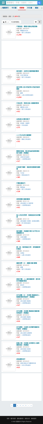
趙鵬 (21, 267)
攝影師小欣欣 (24, 107)
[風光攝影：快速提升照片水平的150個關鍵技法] (8, 236)
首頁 (8, 418)
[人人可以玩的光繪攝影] (8, 140)
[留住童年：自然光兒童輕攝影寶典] (8, 76)
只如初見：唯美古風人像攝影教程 (27, 103)
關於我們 (13, 418)
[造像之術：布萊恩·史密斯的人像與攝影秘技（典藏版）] (8, 348)
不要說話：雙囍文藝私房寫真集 (26, 26)
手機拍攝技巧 (20, 183)
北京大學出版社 (26, 365)
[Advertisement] (21, 54)
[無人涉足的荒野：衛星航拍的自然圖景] (8, 220)
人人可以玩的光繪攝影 (23, 135)
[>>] (31, 405)
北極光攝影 (23, 237)
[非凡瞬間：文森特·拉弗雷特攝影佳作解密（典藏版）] (8, 332)
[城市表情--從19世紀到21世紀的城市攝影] (8, 92)
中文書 (14, 8)
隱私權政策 (20, 418)
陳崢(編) (22, 187)
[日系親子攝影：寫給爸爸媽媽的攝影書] (8, 172)
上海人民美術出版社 (27, 95)
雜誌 (36, 8)
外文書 (29, 8)
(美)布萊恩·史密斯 (25, 349)
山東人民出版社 (26, 255)
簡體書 (22, 8)
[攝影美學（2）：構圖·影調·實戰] (8, 268)
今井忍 (22, 173)
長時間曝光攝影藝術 (23, 199)
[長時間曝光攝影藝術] (8, 204)
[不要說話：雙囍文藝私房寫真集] (8, 32)
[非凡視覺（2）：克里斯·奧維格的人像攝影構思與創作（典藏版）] (8, 300)
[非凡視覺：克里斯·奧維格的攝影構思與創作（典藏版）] (8, 316)
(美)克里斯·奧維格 (25, 301)
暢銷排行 (5, 8)
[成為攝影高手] (8, 364)
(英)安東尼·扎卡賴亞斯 (26, 203)
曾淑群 (22, 123)
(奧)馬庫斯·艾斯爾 (25, 221)
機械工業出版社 (26, 139)
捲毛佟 (22, 285)
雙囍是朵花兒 (24, 30)
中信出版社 (25, 125)
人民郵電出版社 (26, 159)
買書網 (18, 421)
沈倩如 (22, 253)
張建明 (27, 123)
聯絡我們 (33, 418)
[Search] (39, 3)
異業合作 (27, 418)
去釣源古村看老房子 (23, 119)
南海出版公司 (25, 175)
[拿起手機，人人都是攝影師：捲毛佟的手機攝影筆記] (8, 284)
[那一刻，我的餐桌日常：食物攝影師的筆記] (8, 252)
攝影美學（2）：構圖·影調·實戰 (26, 263)
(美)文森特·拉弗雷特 (26, 333)
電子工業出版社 (26, 32)
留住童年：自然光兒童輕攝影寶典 (27, 71)
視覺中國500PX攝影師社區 (28, 363)
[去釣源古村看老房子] (8, 124)
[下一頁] (28, 405)
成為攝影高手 (20, 359)
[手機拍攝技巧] (8, 188)
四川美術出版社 (26, 223)
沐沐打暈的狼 (24, 75)
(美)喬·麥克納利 (24, 157)
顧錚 (21, 93)
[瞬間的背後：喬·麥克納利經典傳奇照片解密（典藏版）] (8, 156)
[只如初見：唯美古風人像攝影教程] (8, 108)
